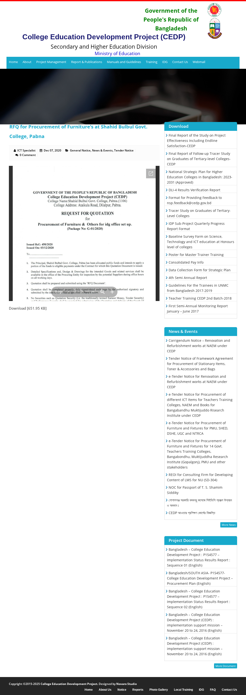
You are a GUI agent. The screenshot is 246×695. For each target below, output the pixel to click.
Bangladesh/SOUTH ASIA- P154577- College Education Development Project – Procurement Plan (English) (200, 578)
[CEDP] (74, 18)
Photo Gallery (158, 689)
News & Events (102, 150)
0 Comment (28, 155)
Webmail (199, 62)
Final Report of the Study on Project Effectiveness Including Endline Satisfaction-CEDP (196, 140)
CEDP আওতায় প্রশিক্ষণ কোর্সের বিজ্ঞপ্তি (192, 512)
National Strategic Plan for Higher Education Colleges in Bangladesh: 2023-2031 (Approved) (199, 177)
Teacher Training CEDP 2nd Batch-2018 (200, 298)
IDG (164, 62)
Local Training (183, 689)
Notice (121, 689)
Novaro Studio (126, 684)
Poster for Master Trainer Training (196, 254)
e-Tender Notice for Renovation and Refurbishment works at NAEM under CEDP (197, 381)
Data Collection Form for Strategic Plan (200, 270)
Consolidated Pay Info (186, 262)
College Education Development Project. (69, 684)
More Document (225, 666)
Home (13, 62)
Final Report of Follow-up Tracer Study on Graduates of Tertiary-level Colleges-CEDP (199, 158)
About (27, 62)
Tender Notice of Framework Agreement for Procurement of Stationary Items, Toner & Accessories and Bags (200, 363)
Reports (137, 689)
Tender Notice (124, 150)
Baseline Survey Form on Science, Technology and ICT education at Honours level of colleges (200, 241)
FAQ (213, 689)
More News (229, 525)
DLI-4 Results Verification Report (194, 190)
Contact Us (180, 62)
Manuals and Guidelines (124, 62)
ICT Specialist (26, 150)
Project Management (51, 62)
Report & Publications (86, 62)
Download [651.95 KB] (28, 308)
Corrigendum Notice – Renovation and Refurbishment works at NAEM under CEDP (198, 345)
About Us (105, 689)
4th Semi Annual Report (188, 277)
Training (151, 62)
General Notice (80, 150)
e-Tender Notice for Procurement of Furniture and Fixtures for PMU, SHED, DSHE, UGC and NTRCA (197, 428)
